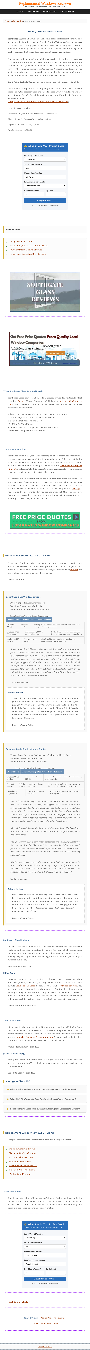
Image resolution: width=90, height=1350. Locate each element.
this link (74, 569)
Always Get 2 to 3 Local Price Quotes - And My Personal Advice (38, 101)
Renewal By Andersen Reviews (23, 1166)
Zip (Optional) (51, 1269)
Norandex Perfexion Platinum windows (34, 1037)
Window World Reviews (20, 1174)
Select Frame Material (33, 164)
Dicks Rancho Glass (25, 986)
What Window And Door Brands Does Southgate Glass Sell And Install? (43, 1089)
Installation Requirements (34, 182)
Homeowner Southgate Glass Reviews (28, 254)
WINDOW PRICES (49, 12)
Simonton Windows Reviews (22, 1170)
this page (76, 488)
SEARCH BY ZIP (52, 346)
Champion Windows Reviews (22, 1153)
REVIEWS (19, 12)
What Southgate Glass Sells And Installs (29, 245)
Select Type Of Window (33, 156)
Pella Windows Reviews (20, 1161)
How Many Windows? (32, 191)
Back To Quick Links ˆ (19, 1302)
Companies (17, 21)
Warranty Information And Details (26, 250)
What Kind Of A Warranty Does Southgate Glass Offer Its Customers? (43, 1099)
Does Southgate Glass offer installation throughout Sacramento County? (45, 1109)
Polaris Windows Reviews (46, 1323)
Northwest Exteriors (67, 986)
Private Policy (45, 1346)
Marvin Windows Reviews (21, 1157)
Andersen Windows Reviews (22, 1149)
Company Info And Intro (21, 241)
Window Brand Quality (33, 173)
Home (8, 21)
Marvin (20, 401)
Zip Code (49, 191)
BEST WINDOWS (33, 12)
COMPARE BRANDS (67, 12)
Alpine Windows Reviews (52, 1318)
